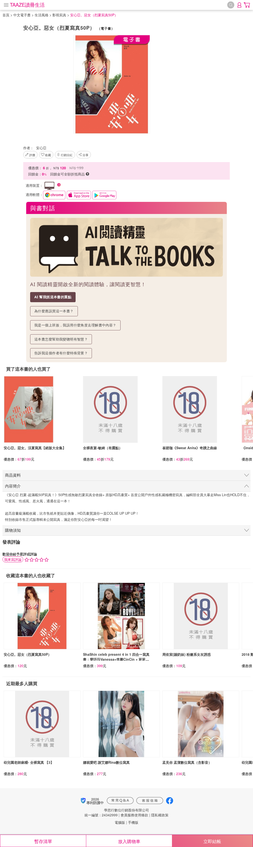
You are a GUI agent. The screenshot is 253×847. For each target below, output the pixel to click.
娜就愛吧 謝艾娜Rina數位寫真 (106, 762)
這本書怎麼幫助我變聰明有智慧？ (61, 339)
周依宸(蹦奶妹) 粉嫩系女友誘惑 (186, 654)
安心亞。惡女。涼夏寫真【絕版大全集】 (35, 447)
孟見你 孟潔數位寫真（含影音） (187, 762)
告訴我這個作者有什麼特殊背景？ (61, 353)
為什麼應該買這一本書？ (54, 311)
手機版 (133, 822)
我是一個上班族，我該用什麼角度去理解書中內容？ (75, 325)
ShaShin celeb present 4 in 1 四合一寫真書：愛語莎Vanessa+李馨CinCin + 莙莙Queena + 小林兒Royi (116, 659)
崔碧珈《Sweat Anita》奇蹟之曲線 (189, 447)
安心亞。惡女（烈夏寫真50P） (27, 654)
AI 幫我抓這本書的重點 (52, 297)
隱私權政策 (160, 814)
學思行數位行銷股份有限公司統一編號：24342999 (116, 812)
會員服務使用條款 (134, 814)
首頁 (5, 14)
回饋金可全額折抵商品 (68, 173)
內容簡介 (13, 486)
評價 (32, 155)
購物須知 (13, 530)
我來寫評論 (12, 559)
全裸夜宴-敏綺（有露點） (102, 447)
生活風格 (41, 14)
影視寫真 (59, 14)
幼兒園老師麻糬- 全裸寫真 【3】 (29, 762)
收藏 (48, 155)
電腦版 (120, 822)
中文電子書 (22, 14)
